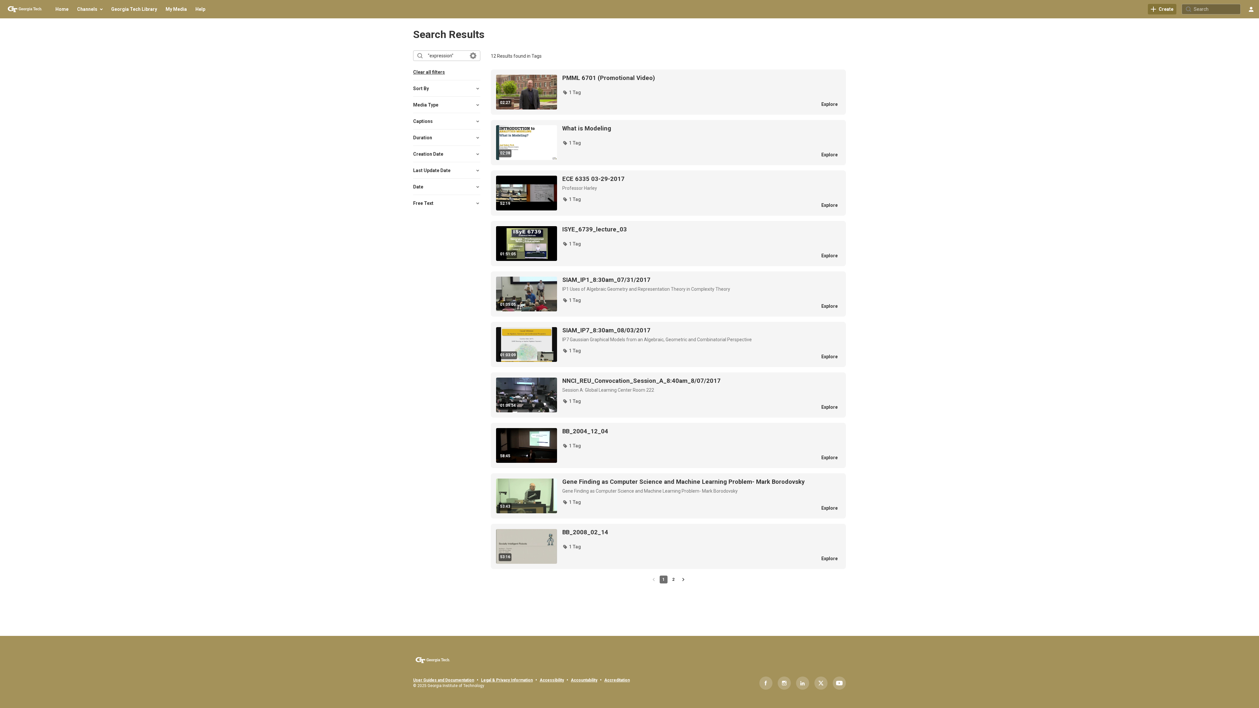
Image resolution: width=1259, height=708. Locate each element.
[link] (1162, 9)
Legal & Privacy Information (507, 680)
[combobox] (446, 55)
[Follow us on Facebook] (765, 683)
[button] (571, 92)
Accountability (584, 680)
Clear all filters (429, 72)
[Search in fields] (473, 55)
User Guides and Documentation (443, 680)
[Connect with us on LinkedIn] (802, 683)
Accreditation (617, 680)
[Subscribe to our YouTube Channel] (839, 683)
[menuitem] (62, 9)
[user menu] (1251, 9)
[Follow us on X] (821, 683)
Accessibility (552, 680)
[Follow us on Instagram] (784, 683)
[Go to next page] (683, 579)
